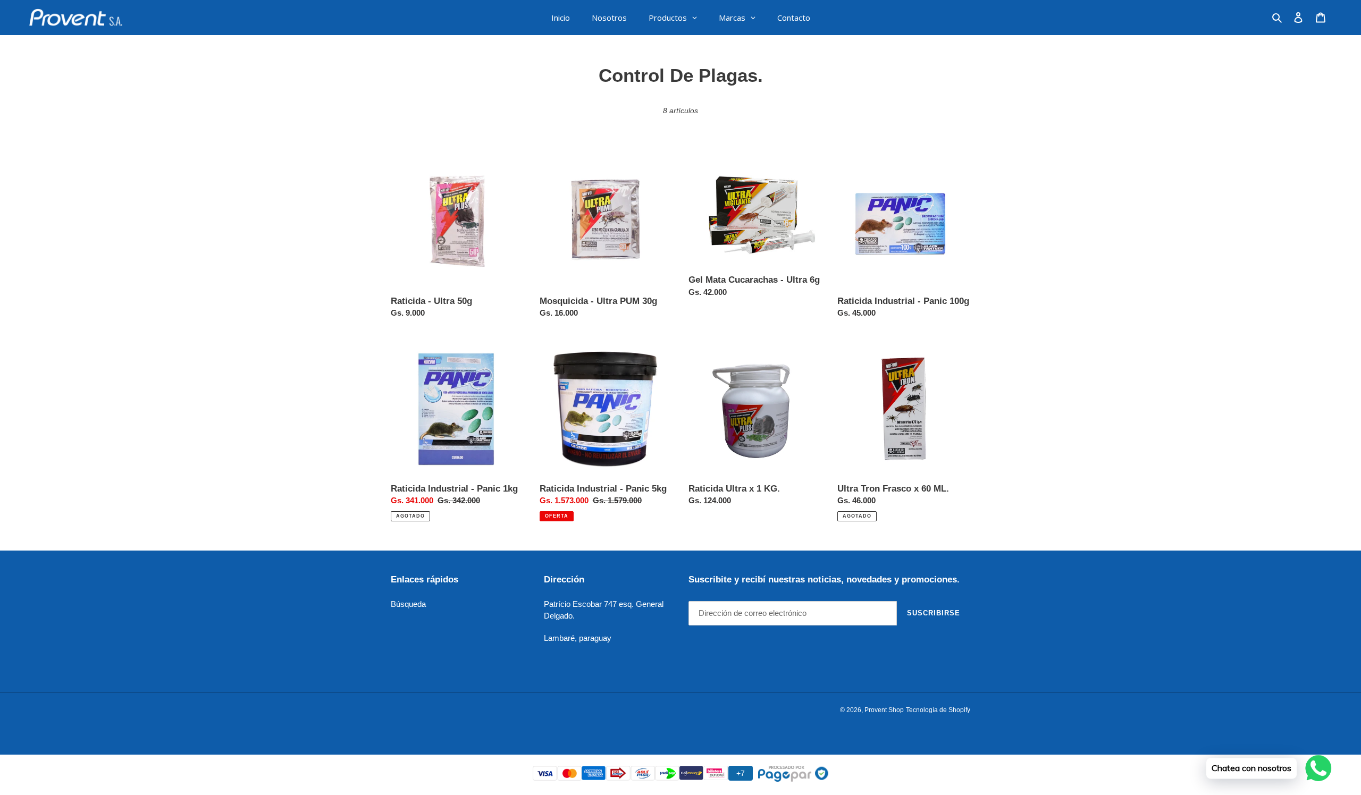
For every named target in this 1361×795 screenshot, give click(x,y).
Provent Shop (884, 710)
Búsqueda (408, 603)
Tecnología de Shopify (938, 710)
